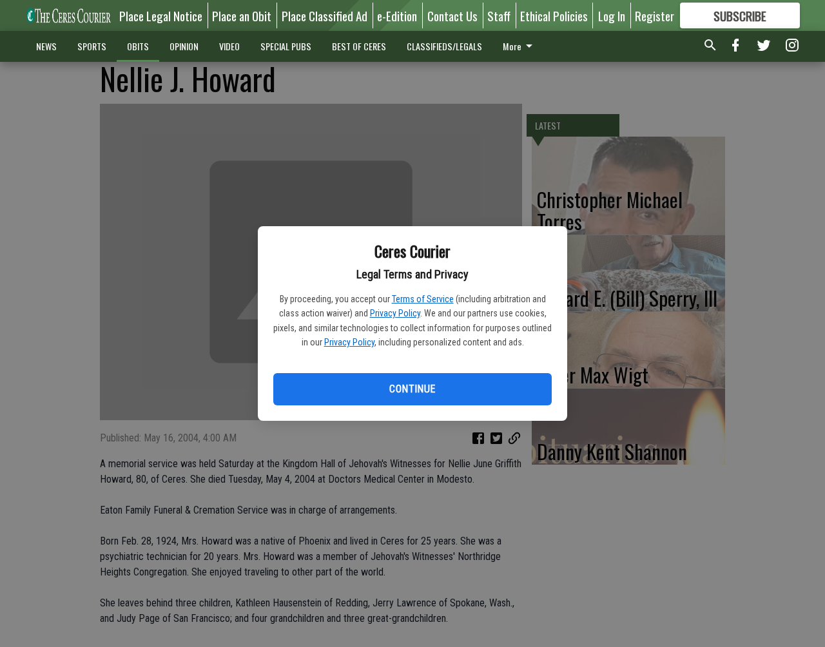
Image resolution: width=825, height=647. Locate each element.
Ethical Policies (554, 15)
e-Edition (397, 15)
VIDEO (229, 46)
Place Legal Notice (160, 15)
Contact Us (452, 15)
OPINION (184, 46)
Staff (498, 15)
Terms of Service (423, 299)
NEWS (46, 46)
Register (654, 15)
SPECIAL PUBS (285, 46)
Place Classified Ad (324, 15)
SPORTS (91, 46)
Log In (611, 15)
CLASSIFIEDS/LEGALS (444, 46)
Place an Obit (241, 15)
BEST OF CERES (359, 46)
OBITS (138, 46)
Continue (412, 389)
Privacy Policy (395, 313)
